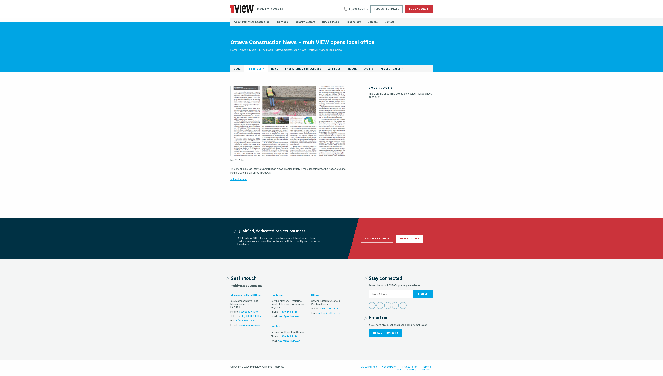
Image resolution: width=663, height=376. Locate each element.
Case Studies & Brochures (303, 68)
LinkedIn (387, 305)
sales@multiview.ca (249, 325)
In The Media (265, 49)
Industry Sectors (305, 21)
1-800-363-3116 (288, 311)
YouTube (395, 305)
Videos (352, 68)
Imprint (426, 369)
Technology (353, 21)
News (274, 68)
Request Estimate (386, 9)
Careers (373, 21)
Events (368, 68)
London (275, 326)
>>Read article (238, 179)
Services (282, 21)
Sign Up (423, 293)
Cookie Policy (389, 366)
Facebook (372, 305)
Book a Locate (419, 9)
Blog (237, 68)
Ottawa (315, 295)
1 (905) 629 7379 (245, 320)
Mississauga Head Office (245, 295)
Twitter (379, 305)
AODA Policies (369, 366)
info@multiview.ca (385, 333)
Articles (334, 68)
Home (233, 49)
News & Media (330, 21)
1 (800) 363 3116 (358, 9)
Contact (389, 21)
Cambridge (277, 295)
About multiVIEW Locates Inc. (252, 21)
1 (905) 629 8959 (248, 311)
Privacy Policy (409, 366)
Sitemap (411, 369)
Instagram (403, 305)
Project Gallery (392, 68)
